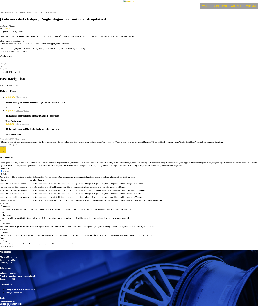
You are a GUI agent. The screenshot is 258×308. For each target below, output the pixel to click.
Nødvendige (7, 171)
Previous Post (5, 86)
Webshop (236, 6)
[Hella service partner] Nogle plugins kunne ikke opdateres (32, 116)
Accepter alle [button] (21, 145)
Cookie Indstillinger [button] (7, 145)
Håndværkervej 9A (8, 260)
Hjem (2, 12)
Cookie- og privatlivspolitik (11, 304)
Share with (5, 72)
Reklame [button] (3, 229)
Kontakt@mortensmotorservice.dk (20, 276)
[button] (206, 6)
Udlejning (251, 6)
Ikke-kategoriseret (16, 32)
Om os (205, 6)
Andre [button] (2, 238)
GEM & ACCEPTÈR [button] (8, 247)
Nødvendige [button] (4, 168)
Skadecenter (220, 6)
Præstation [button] (4, 212)
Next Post (14, 86)
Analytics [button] (3, 221)
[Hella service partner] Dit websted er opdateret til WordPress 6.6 (35, 102)
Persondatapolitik (7, 302)
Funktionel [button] (4, 204)
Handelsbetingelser (8, 306)
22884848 (12, 273)
